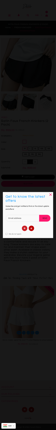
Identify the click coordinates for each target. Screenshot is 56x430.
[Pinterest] (24, 228)
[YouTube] (31, 228)
